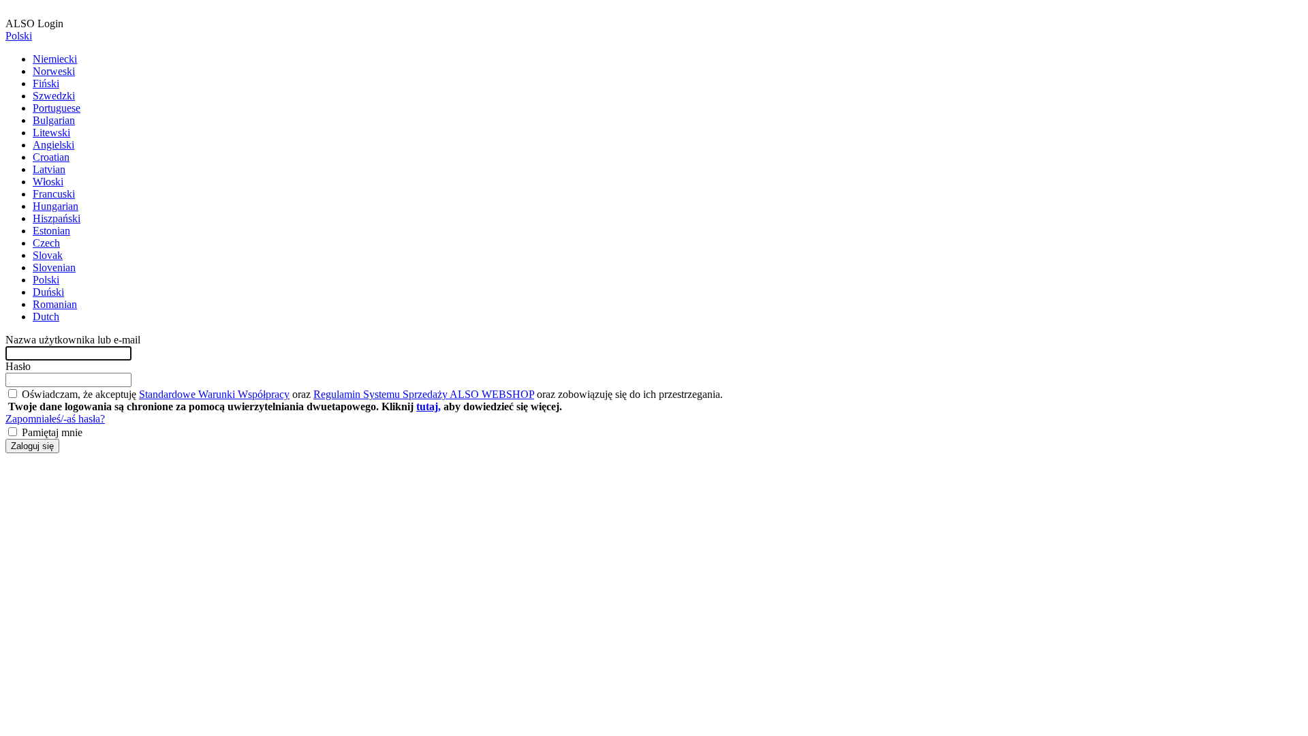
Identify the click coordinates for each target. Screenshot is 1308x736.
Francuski (54, 194)
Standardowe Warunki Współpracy (214, 394)
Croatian (51, 157)
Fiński (46, 83)
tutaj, (428, 406)
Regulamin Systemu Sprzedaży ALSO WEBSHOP (423, 394)
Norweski (54, 71)
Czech (46, 243)
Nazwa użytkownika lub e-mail (72, 340)
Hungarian (55, 206)
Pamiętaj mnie (50, 432)
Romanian (55, 304)
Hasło (18, 366)
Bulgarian (54, 120)
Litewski (51, 132)
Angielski (53, 145)
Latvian (49, 169)
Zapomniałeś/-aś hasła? (55, 419)
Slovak (48, 255)
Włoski (48, 181)
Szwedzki (54, 96)
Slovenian (54, 267)
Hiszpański (56, 218)
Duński (48, 292)
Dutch (46, 316)
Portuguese (56, 108)
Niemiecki (55, 59)
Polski (18, 36)
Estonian (51, 230)
